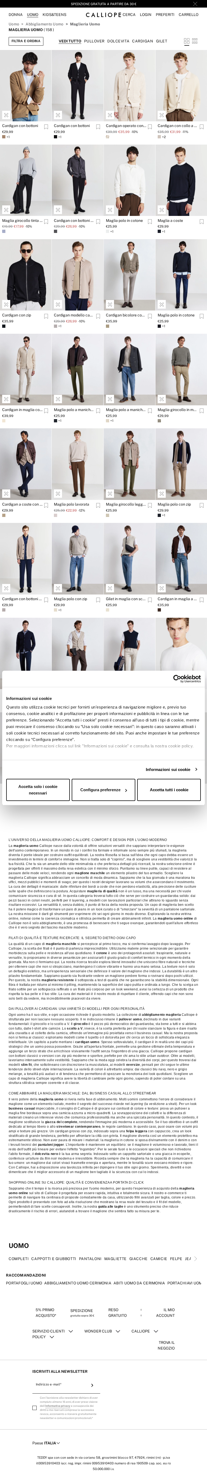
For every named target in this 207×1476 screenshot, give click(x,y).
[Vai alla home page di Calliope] (103, 15)
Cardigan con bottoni (20, 125)
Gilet (161, 41)
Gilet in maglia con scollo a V (126, 599)
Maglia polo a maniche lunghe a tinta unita (74, 410)
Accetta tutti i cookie (169, 789)
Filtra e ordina (26, 41)
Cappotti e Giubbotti (53, 1448)
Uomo (14, 24)
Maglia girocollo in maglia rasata (178, 410)
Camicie (158, 1448)
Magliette (115, 1448)
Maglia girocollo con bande (74, 883)
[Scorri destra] (195, 1448)
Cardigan (142, 41)
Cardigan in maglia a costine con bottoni (178, 599)
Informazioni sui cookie (168, 769)
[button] (129, 15)
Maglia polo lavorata (71, 504)
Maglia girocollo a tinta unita (178, 883)
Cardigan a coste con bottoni (22, 504)
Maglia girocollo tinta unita (22, 220)
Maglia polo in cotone (124, 220)
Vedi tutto (70, 41)
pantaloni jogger (51, 1334)
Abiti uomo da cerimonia (139, 1472)
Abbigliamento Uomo (44, 24)
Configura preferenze (100, 789)
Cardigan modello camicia (74, 315)
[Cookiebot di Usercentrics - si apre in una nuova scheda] (177, 679)
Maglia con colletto (122, 883)
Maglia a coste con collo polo (22, 977)
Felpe (176, 1448)
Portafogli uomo (24, 1472)
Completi (19, 1448)
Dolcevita (118, 41)
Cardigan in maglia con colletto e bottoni (22, 410)
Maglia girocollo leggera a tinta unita (126, 504)
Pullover (94, 41)
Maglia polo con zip (174, 504)
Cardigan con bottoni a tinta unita (74, 220)
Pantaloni (90, 1448)
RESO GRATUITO (103, 4)
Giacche (138, 1448)
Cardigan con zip (16, 315)
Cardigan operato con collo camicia (126, 125)
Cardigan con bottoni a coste (22, 599)
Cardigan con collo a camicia (178, 125)
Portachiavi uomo (186, 1472)
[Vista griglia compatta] (194, 41)
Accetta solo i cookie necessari (37, 789)
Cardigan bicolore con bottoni (126, 315)
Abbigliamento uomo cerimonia (77, 1472)
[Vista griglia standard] (186, 41)
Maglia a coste (170, 220)
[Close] (195, 4)
